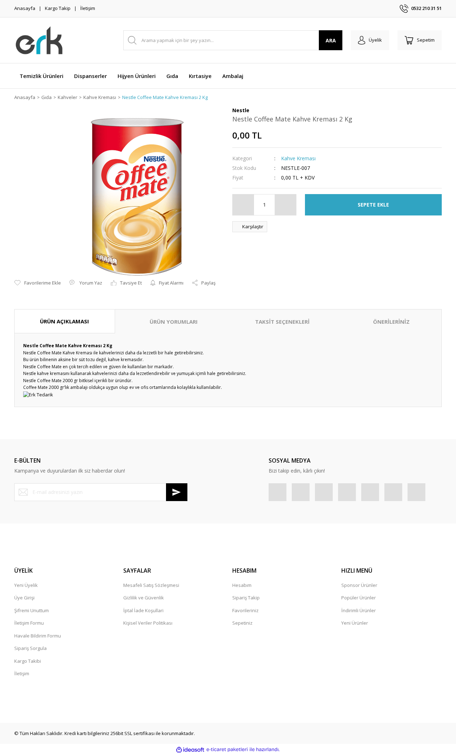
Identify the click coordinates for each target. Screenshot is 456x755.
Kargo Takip (58, 8)
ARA (331, 40)
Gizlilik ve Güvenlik (143, 597)
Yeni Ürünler (354, 623)
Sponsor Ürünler (359, 585)
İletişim (87, 8)
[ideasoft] (190, 749)
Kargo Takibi (27, 661)
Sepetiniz (242, 623)
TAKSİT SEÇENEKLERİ (282, 321)
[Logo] (39, 40)
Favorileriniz (245, 610)
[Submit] (176, 492)
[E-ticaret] (227, 749)
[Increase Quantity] (285, 204)
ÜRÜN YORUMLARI (174, 321)
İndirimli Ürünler (358, 610)
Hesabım (242, 585)
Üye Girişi (24, 597)
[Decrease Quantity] (243, 204)
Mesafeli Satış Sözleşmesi (151, 585)
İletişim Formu (29, 623)
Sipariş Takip (246, 597)
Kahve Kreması (298, 158)
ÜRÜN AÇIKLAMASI (64, 321)
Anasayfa (24, 8)
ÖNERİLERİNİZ (391, 321)
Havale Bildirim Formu (37, 635)
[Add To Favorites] (37, 283)
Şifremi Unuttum (31, 610)
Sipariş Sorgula (30, 648)
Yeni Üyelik (26, 585)
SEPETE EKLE (373, 204)
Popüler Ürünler (358, 597)
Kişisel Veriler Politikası (147, 623)
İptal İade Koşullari (143, 610)
